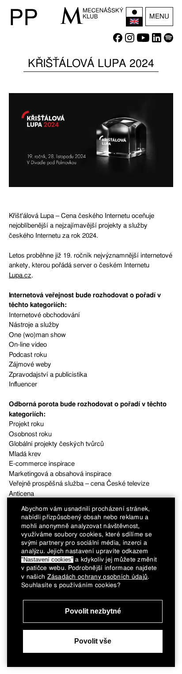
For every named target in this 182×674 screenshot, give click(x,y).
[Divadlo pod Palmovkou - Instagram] (129, 40)
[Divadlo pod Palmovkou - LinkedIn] (156, 40)
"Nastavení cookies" (47, 559)
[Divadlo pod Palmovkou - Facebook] (117, 40)
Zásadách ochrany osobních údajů (97, 576)
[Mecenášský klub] (92, 15)
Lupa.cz (20, 275)
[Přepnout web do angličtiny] (134, 16)
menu (159, 16)
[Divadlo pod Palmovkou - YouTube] (143, 40)
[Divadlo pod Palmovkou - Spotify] (168, 40)
